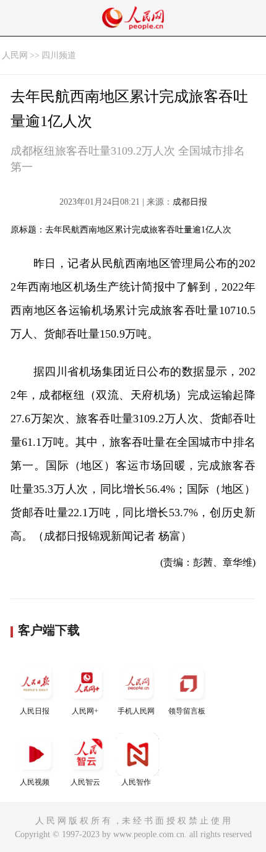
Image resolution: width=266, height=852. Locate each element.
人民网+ (85, 711)
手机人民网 (136, 711)
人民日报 (34, 711)
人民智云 (85, 782)
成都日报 (190, 202)
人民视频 (34, 782)
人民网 (15, 55)
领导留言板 (186, 711)
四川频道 (58, 55)
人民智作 (136, 782)
